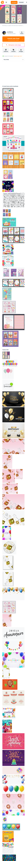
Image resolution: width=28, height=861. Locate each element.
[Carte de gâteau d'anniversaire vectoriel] (13, 322)
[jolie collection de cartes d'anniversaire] (8, 129)
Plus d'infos (6, 59)
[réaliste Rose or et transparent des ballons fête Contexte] (13, 801)
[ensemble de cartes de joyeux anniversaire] (8, 93)
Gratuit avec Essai (13, 39)
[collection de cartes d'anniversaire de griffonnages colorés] (8, 117)
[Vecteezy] (2, 2)
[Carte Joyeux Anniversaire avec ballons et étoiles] (9, 684)
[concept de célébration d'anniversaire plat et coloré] (8, 249)
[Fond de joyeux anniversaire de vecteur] (8, 261)
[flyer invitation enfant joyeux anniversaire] (13, 143)
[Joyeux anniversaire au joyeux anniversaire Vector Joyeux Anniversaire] (13, 741)
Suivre (21, 33)
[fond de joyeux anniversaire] (8, 186)
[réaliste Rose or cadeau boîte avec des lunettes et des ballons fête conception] (13, 446)
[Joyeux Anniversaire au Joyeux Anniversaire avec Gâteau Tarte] (13, 758)
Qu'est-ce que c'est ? (18, 56)
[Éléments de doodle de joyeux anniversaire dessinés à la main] (13, 200)
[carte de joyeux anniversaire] (6, 212)
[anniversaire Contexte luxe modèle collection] (13, 399)
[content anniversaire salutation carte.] (4, 819)
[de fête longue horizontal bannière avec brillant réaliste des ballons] (13, 812)
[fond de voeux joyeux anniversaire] (9, 222)
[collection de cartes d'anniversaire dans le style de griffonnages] (8, 105)
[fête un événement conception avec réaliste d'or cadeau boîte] (13, 517)
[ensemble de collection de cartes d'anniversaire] (8, 174)
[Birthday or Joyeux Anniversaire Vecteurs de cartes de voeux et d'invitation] (9, 307)
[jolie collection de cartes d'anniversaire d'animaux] (10, 339)
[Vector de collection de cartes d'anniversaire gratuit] (13, 160)
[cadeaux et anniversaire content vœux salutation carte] (7, 726)
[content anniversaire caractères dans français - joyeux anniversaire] (13, 633)
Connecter (21, 2)
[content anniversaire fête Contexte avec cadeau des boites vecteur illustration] (8, 836)
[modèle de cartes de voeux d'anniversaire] (13, 272)
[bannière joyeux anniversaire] (13, 660)
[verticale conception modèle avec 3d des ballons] (6, 533)
